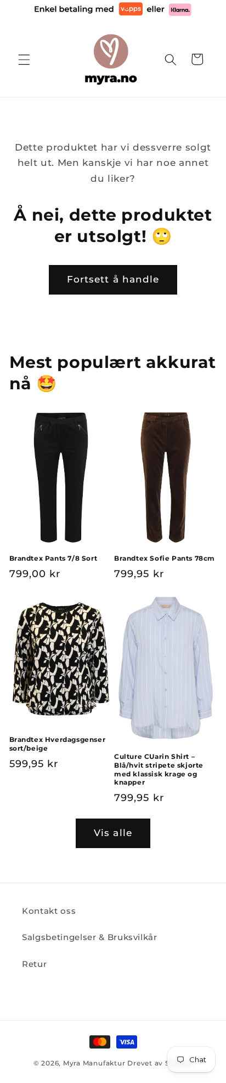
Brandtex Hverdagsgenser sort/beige (57, 743)
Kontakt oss (49, 911)
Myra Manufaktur (94, 1063)
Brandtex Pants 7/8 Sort (53, 558)
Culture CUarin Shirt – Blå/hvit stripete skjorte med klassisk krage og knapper (159, 769)
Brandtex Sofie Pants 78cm (164, 558)
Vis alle (113, 832)
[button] (24, 59)
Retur (34, 964)
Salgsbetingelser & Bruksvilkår (89, 937)
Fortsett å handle (113, 279)
